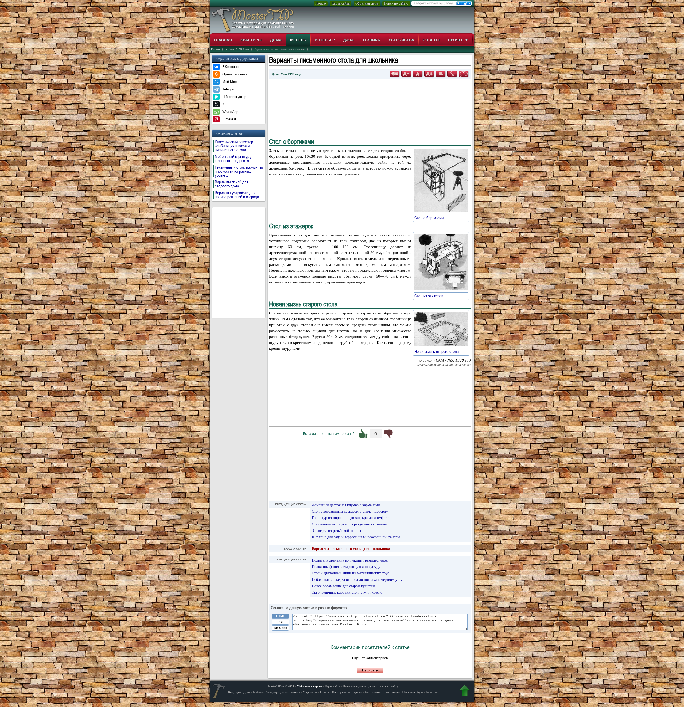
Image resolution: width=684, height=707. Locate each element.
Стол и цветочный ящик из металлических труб (350, 573)
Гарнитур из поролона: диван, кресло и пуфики (351, 518)
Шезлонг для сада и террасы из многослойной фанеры (356, 537)
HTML (280, 616)
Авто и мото (373, 692)
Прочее (458, 40)
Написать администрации (359, 686)
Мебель (298, 40)
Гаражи (357, 692)
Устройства (401, 40)
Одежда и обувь (412, 692)
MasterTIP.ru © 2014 (281, 686)
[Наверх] (464, 691)
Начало (320, 3)
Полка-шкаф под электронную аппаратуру (346, 567)
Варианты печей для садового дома (231, 184)
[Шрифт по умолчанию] (417, 74)
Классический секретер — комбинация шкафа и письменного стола (236, 146)
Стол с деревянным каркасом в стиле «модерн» (350, 511)
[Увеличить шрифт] (429, 74)
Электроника (391, 692)
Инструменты (341, 692)
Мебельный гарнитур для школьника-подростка (235, 159)
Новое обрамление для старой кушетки (343, 586)
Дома (276, 40)
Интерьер (325, 40)
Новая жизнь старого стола (439, 351)
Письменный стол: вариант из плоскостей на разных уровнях (239, 171)
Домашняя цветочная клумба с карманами (346, 505)
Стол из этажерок (431, 295)
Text (280, 622)
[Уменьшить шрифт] (406, 74)
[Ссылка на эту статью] (452, 74)
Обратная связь (366, 3)
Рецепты (431, 692)
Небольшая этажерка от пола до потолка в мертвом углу (357, 580)
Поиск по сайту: (396, 3)
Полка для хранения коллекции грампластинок (350, 560)
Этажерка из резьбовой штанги (337, 531)
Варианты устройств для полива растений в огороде (237, 195)
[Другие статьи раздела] (440, 74)
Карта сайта (341, 3)
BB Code (280, 628)
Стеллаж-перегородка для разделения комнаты (349, 524)
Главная (223, 40)
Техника (371, 40)
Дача (348, 40)
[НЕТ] (388, 433)
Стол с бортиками (431, 217)
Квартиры (251, 40)
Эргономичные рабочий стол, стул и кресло (347, 592)
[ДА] (363, 433)
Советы (431, 40)
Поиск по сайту (388, 686)
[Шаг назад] (394, 74)
